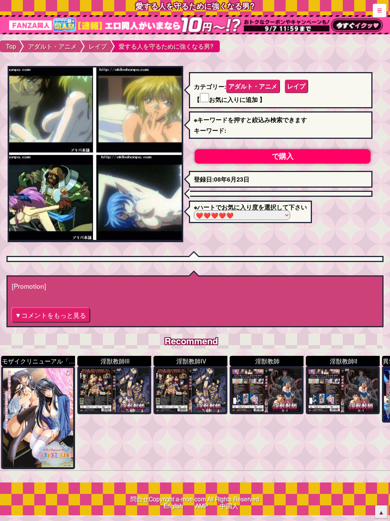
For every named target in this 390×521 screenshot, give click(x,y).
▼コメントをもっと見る (50, 315)
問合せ (140, 499)
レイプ (296, 86)
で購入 (283, 156)
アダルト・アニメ (253, 86)
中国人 (229, 506)
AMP (201, 506)
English (173, 506)
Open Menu (379, 10)
